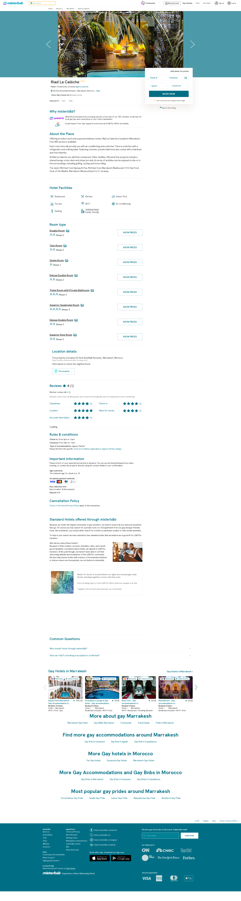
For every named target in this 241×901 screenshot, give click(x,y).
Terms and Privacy (73, 832)
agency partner (82, 86)
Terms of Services (57, 505)
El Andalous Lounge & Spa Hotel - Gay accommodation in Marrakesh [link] (97, 702)
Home (50, 9)
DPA (67, 847)
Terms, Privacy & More (228, 821)
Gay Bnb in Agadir (119, 741)
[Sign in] (178, 18)
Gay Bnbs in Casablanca (148, 779)
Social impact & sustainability (54, 855)
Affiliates (46, 844)
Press (45, 841)
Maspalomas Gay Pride (144, 798)
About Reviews (71, 835)
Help (214, 821)
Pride (197, 3)
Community (150, 3)
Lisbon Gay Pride (119, 798)
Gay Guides (187, 3)
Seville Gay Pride (97, 798)
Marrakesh (70, 9)
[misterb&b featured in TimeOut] (186, 850)
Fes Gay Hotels (94, 760)
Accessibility (47, 835)
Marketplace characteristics (76, 841)
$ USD (197, 821)
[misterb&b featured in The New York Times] (168, 857)
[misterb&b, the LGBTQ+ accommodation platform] (12, 3)
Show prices (130, 232)
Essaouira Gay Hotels (117, 760)
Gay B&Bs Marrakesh (104, 722)
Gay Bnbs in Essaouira (120, 779)
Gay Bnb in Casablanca (145, 741)
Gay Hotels (206, 3)
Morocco (59, 9)
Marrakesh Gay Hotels (143, 760)
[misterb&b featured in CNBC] (165, 850)
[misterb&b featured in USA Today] (148, 858)
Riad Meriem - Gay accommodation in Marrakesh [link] (167, 702)
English (206, 821)
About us (46, 832)
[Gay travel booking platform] (52, 872)
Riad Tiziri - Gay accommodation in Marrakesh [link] (130, 702)
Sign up (221, 3)
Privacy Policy (73, 505)
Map (98, 91)
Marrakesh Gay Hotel (77, 722)
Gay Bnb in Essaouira (95, 741)
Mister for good (48, 858)
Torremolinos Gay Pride (72, 798)
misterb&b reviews (73, 844)
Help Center (70, 868)
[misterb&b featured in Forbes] (188, 858)
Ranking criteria (71, 838)
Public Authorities (72, 850)
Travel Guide (143, 722)
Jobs (45, 838)
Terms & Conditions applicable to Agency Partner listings (97, 449)
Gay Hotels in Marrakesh (179, 671)
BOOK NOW (169, 93)
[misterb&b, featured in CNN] (145, 850)
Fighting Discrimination (51, 861)
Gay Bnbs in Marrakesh (92, 779)
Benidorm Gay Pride (171, 798)
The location (64, 371)
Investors (46, 847)
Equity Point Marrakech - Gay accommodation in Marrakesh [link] (59, 702)
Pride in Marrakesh (165, 722)
